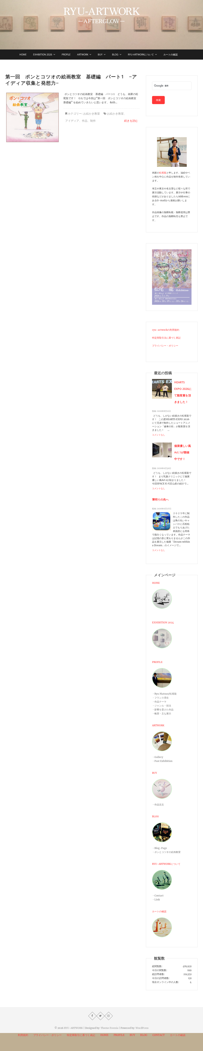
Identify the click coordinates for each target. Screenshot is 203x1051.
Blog (115, 54)
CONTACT (158, 1035)
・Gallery (157, 757)
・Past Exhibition (162, 761)
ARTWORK (158, 725)
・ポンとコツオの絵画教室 (166, 852)
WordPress (142, 1027)
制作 (93, 120)
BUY (100, 54)
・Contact (158, 895)
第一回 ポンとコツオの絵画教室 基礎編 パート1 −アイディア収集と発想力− (71, 79)
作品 (84, 120)
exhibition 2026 (42, 54)
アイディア (72, 120)
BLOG (155, 816)
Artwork (82, 54)
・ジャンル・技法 (161, 705)
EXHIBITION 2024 (163, 622)
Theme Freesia (109, 1027)
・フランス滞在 (160, 697)
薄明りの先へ (160, 499)
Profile (66, 54)
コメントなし (158, 434)
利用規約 (23, 1035)
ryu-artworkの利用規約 (165, 329)
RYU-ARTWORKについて (141, 54)
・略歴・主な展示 (161, 713)
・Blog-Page (159, 848)
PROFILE (157, 662)
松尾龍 (162, 172)
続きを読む (131, 120)
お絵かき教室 (91, 113)
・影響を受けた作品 (162, 709)
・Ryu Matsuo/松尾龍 (164, 693)
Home (23, 54)
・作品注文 (158, 804)
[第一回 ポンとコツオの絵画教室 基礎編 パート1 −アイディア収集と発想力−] (32, 117)
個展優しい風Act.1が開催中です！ (182, 452)
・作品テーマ (159, 701)
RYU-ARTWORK (73, 1027)
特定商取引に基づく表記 (81, 1035)
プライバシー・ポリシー (165, 345)
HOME (156, 582)
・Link (156, 899)
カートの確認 (170, 54)
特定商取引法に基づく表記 (166, 337)
